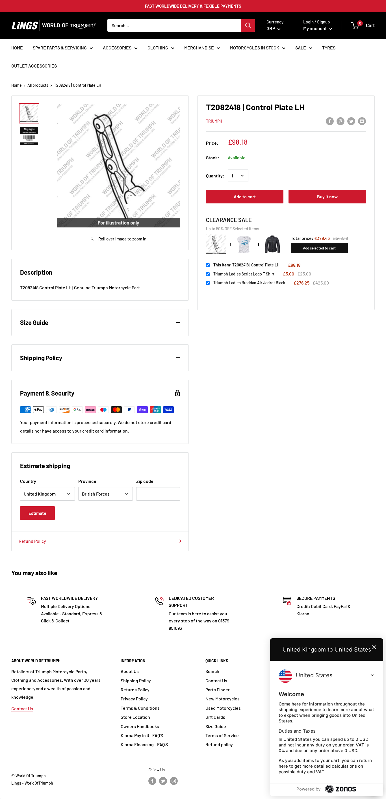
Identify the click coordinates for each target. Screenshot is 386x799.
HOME (17, 47)
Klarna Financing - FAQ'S (144, 744)
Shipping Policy (136, 680)
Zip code (144, 481)
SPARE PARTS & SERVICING (60, 47)
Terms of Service (222, 735)
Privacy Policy (134, 698)
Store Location (135, 717)
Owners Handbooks (140, 726)
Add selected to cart (319, 248)
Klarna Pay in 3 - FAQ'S (142, 735)
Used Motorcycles (223, 708)
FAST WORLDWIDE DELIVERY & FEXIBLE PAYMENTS (193, 5)
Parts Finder (217, 689)
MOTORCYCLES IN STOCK (254, 47)
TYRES (328, 47)
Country (28, 481)
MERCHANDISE (199, 47)
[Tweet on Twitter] (351, 120)
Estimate (37, 513)
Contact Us (22, 708)
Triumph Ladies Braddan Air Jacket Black (249, 282)
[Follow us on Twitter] (163, 781)
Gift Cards (215, 717)
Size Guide (215, 726)
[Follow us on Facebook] (152, 781)
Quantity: (215, 175)
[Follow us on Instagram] (174, 781)
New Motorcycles (222, 698)
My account (315, 28)
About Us (130, 671)
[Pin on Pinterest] (340, 120)
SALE (300, 47)
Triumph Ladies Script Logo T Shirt (243, 274)
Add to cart (245, 196)
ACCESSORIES (117, 47)
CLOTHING (158, 47)
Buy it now (327, 196)
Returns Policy (135, 689)
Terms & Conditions (140, 708)
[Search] (248, 25)
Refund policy (219, 744)
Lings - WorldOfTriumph (32, 783)
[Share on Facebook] (330, 120)
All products (37, 85)
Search (212, 671)
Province (87, 481)
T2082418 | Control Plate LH (246, 264)
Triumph (214, 121)
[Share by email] (362, 120)
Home (16, 85)
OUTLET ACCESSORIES (34, 65)
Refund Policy (32, 541)
